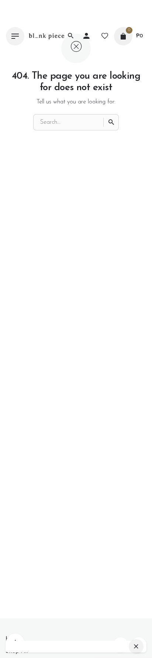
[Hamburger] (15, 36)
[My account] (86, 36)
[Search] (111, 122)
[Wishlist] (105, 36)
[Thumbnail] (46, 36)
